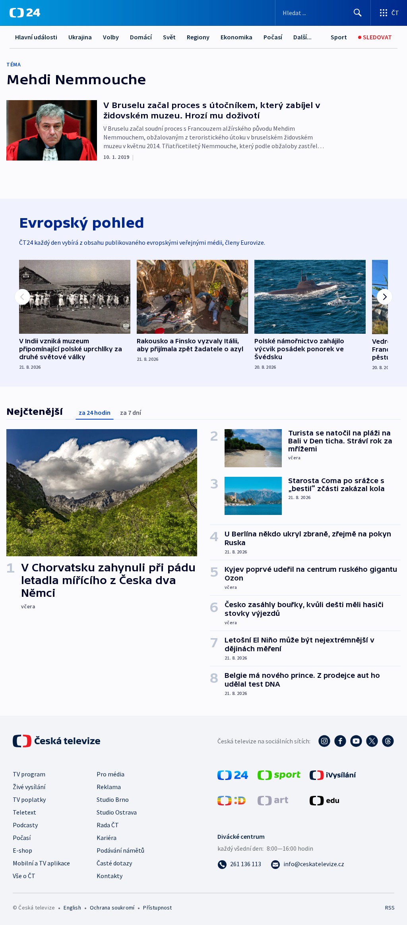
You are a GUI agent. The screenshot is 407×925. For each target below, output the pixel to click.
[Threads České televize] (388, 741)
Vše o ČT (24, 876)
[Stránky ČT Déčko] (231, 800)
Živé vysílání (29, 787)
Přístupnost (157, 907)
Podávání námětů (120, 850)
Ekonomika (236, 37)
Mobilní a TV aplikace (41, 863)
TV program (29, 774)
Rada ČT (108, 825)
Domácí (141, 37)
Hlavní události (36, 37)
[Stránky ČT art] (273, 800)
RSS (389, 907)
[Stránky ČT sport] (279, 774)
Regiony (198, 37)
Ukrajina (80, 37)
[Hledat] (357, 12)
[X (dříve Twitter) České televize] (372, 741)
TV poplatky (29, 799)
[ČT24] (25, 12)
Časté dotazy (114, 863)
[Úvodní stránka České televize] (57, 741)
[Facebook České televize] (340, 741)
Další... (302, 37)
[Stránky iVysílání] (333, 774)
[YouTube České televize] (356, 741)
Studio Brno (113, 799)
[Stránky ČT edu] (324, 800)
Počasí (273, 37)
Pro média (110, 774)
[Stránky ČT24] (232, 774)
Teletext (24, 812)
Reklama (109, 787)
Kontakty (109, 876)
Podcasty (25, 825)
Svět (169, 37)
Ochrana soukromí (112, 907)
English (72, 907)
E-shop (22, 850)
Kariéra (106, 838)
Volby (111, 37)
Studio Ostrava (117, 812)
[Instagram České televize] (324, 741)
